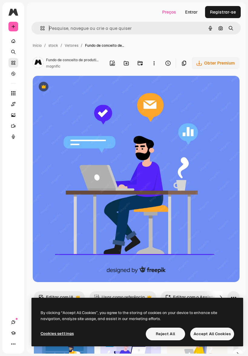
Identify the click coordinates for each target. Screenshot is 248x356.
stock (53, 45)
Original (71, 87)
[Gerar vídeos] (13, 126)
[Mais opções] (154, 63)
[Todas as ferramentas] (13, 93)
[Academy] (13, 333)
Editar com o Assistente (193, 298)
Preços (169, 12)
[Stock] (13, 63)
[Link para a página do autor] (38, 63)
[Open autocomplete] (40, 28)
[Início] (13, 41)
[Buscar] (13, 52)
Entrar (191, 12)
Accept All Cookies (212, 333)
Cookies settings (57, 333)
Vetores (71, 45)
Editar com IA (55, 298)
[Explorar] (13, 73)
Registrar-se (223, 12)
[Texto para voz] (13, 136)
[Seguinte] (220, 297)
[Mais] (13, 344)
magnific (53, 66)
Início (37, 45)
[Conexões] (13, 322)
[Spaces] (13, 104)
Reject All (165, 333)
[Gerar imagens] (13, 115)
